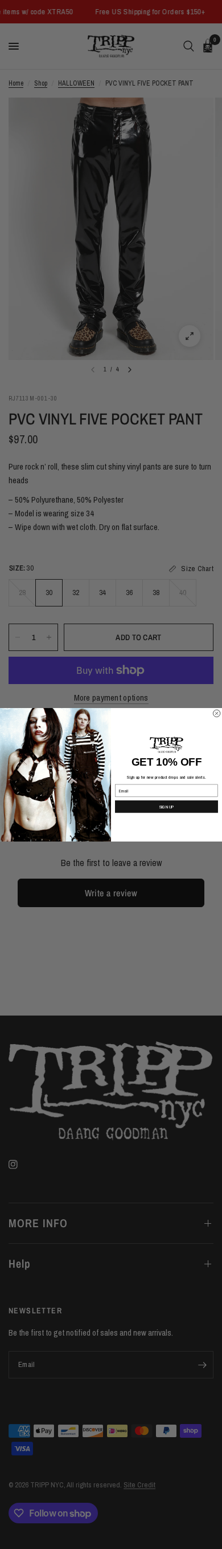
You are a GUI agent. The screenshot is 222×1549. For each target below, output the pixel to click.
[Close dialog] (216, 713)
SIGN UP (166, 806)
